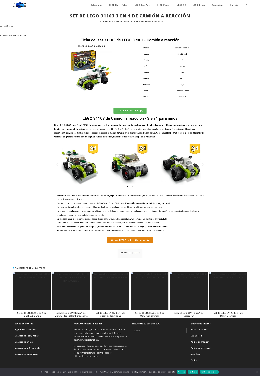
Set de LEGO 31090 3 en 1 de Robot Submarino (31, 314)
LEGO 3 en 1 (10, 26)
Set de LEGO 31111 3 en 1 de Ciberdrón (189, 314)
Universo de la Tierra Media (27, 348)
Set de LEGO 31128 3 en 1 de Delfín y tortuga (228, 314)
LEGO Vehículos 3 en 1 (17, 36)
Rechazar (193, 372)
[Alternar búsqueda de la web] (246, 5)
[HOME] (98, 21)
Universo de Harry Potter (26, 335)
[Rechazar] (256, 372)
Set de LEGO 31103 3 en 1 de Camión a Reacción (139, 21)
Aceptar (181, 372)
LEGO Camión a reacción (91, 46)
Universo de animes (24, 342)
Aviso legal (195, 354)
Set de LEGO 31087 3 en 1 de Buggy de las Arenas (110, 314)
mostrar (136, 253)
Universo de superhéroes (26, 354)
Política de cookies (199, 329)
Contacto (195, 360)
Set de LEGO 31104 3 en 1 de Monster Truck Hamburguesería (71, 314)
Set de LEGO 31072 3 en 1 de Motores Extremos (149, 314)
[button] (57, 164)
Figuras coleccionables (25, 329)
